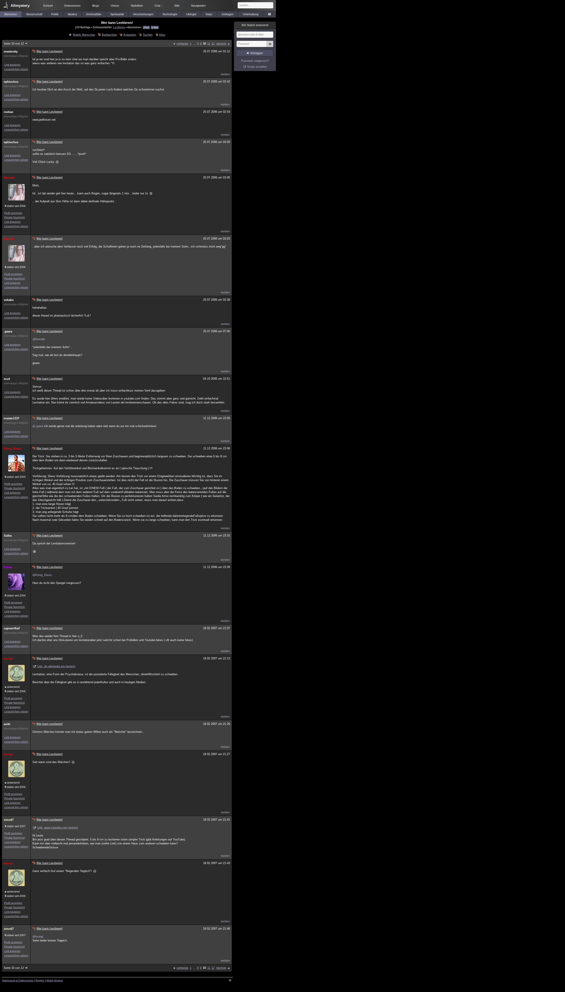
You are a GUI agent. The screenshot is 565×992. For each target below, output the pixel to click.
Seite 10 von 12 (14, 43)
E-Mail (155, 27)
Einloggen (256, 53)
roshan (8, 112)
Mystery (72, 14)
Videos (115, 5)
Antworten (129, 34)
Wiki (176, 5)
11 (208, 43)
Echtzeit (48, 5)
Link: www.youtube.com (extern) (57, 827)
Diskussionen (72, 5)
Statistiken (137, 5)
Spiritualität (117, 14)
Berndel (9, 177)
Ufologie (191, 14)
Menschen (10, 14)
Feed (146, 27)
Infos (162, 34)
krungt (8, 658)
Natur (209, 14)
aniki (7, 724)
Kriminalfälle (93, 14)
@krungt (37, 936)
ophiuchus (11, 81)
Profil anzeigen (13, 213)
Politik (54, 14)
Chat (158, 5)
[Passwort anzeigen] (270, 46)
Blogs (95, 5)
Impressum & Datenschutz (18, 980)
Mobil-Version (54, 980)
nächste (221, 43)
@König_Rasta (42, 575)
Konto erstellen (257, 66)
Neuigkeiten (198, 5)
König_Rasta (12, 448)
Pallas (8, 567)
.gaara (8, 331)
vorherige (182, 43)
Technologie (169, 14)
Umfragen (228, 14)
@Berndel (38, 339)
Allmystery (20, 6)
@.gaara (37, 426)
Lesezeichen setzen (16, 69)
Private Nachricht (14, 217)
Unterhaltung (250, 14)
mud (7, 379)
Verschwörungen (143, 14)
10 (204, 43)
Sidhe (8, 535)
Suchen (147, 34)
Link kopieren (12, 64)
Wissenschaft (34, 14)
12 (213, 43)
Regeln (40, 980)
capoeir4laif (12, 628)
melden (225, 74)
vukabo (9, 300)
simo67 (9, 819)
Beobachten (109, 34)
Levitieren (119, 27)
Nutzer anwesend (255, 25)
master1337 (11, 418)
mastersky (11, 51)
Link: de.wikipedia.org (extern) (56, 666)
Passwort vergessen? (255, 60)
